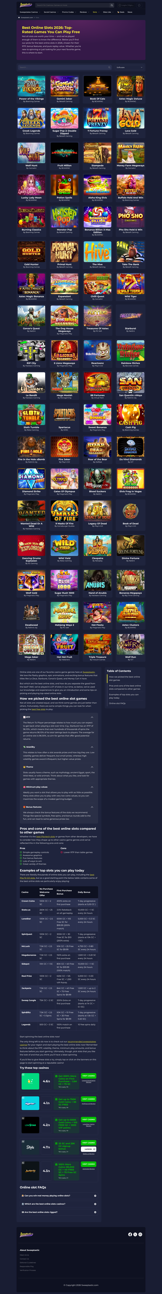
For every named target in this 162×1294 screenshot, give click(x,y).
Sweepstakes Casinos (29, 12)
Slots (95, 12)
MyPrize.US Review (88, 1104)
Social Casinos (50, 12)
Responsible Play (27, 1266)
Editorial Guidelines (28, 1263)
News (130, 12)
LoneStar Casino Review (88, 1125)
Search (112, 5)
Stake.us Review (88, 1154)
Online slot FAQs (117, 703)
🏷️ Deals (120, 12)
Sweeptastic (89, 672)
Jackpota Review (89, 1169)
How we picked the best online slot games (124, 678)
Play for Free (31, 84)
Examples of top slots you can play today (124, 696)
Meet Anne (24, 1255)
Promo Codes (68, 12)
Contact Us (24, 1259)
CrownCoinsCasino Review (88, 1081)
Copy (94, 1149)
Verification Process (28, 1270)
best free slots (38, 709)
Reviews (83, 12)
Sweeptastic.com (27, 17)
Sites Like (107, 12)
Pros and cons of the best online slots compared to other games (125, 687)
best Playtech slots (45, 836)
